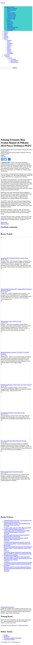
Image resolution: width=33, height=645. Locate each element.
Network (7, 56)
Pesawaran (9, 21)
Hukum (6, 33)
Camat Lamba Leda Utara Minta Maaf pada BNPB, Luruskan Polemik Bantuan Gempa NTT (17, 531)
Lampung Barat (11, 12)
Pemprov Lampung (12, 8)
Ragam (6, 39)
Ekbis (8, 41)
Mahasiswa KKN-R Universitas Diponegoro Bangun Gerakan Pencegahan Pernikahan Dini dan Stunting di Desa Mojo (17, 568)
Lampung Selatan (11, 14)
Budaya (9, 46)
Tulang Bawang (11, 28)
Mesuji (8, 20)
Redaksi (6, 635)
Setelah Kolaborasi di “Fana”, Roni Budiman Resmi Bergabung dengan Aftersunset (17, 524)
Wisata (8, 47)
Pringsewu (9, 24)
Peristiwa (9, 40)
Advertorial (7, 55)
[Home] (3, 2)
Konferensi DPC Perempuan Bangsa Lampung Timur (14, 258)
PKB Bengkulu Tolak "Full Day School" (11, 321)
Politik (5, 34)
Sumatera (9, 57)
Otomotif (6, 37)
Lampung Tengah (11, 15)
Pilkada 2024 (4, 222)
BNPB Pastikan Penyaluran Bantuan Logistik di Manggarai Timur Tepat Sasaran (16, 538)
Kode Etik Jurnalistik (9, 639)
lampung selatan (5, 223)
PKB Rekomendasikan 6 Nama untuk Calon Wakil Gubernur (16, 384)
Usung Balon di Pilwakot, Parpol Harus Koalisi (13, 412)
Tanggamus (10, 26)
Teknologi (9, 52)
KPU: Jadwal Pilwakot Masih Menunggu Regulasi (13, 441)
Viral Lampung (14, 60)
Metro (8, 11)
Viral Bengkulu (14, 62)
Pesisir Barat (10, 23)
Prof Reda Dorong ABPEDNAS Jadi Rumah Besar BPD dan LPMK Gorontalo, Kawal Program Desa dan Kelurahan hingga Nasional (18, 558)
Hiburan (9, 49)
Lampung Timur (11, 17)
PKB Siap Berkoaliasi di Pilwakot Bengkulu (12, 471)
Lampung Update (9, 7)
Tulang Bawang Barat (12, 27)
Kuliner (9, 50)
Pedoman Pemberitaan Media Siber (13, 638)
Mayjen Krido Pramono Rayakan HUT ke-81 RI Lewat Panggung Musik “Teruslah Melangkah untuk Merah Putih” (18, 548)
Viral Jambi (13, 59)
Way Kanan (10, 30)
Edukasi (6, 36)
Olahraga (9, 44)
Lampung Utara (11, 18)
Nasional (6, 31)
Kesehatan (9, 43)
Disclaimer (6, 636)
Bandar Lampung (11, 10)
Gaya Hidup (10, 53)
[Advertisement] (16, 86)
